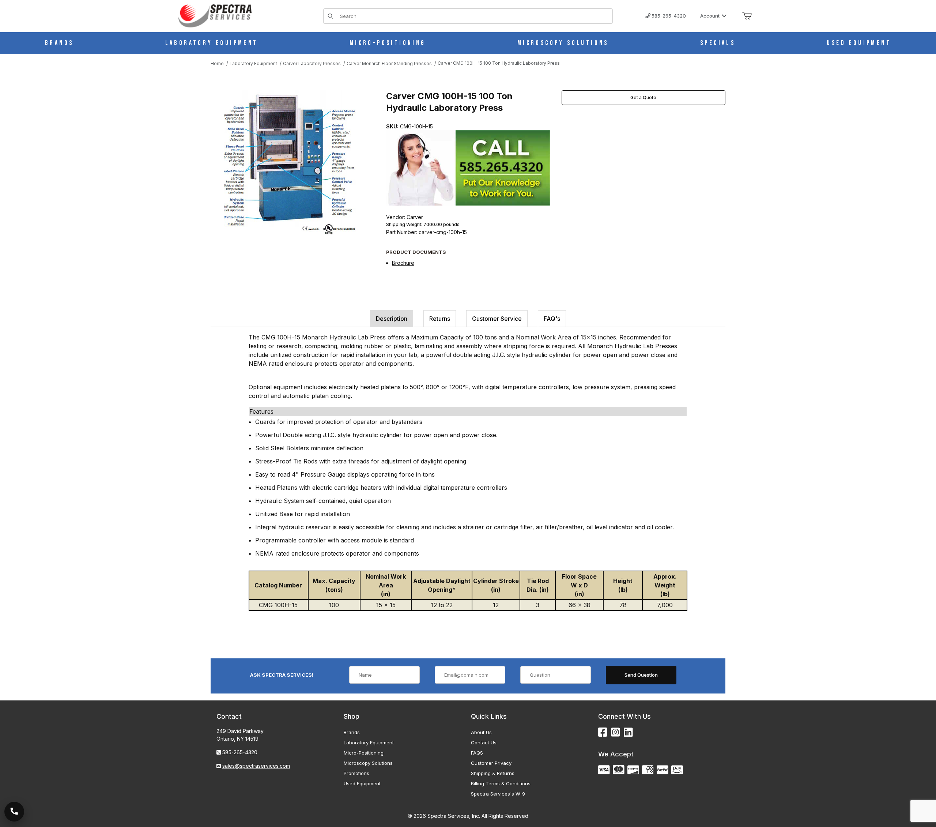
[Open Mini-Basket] (747, 16)
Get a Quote (643, 97)
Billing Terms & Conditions (501, 783)
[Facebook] (602, 732)
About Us (481, 732)
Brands (352, 732)
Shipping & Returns (492, 773)
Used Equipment (362, 783)
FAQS (477, 753)
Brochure (403, 263)
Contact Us (484, 742)
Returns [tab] (439, 318)
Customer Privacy (491, 763)
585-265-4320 (668, 16)
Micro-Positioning (364, 753)
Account (710, 16)
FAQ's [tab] (552, 318)
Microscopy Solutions (368, 763)
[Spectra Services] (215, 15)
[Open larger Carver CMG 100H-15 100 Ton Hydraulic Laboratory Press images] (291, 163)
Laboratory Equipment (369, 742)
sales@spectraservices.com (256, 766)
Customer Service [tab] (497, 318)
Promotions (356, 773)
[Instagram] (615, 732)
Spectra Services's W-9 (498, 794)
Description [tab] (391, 318)
